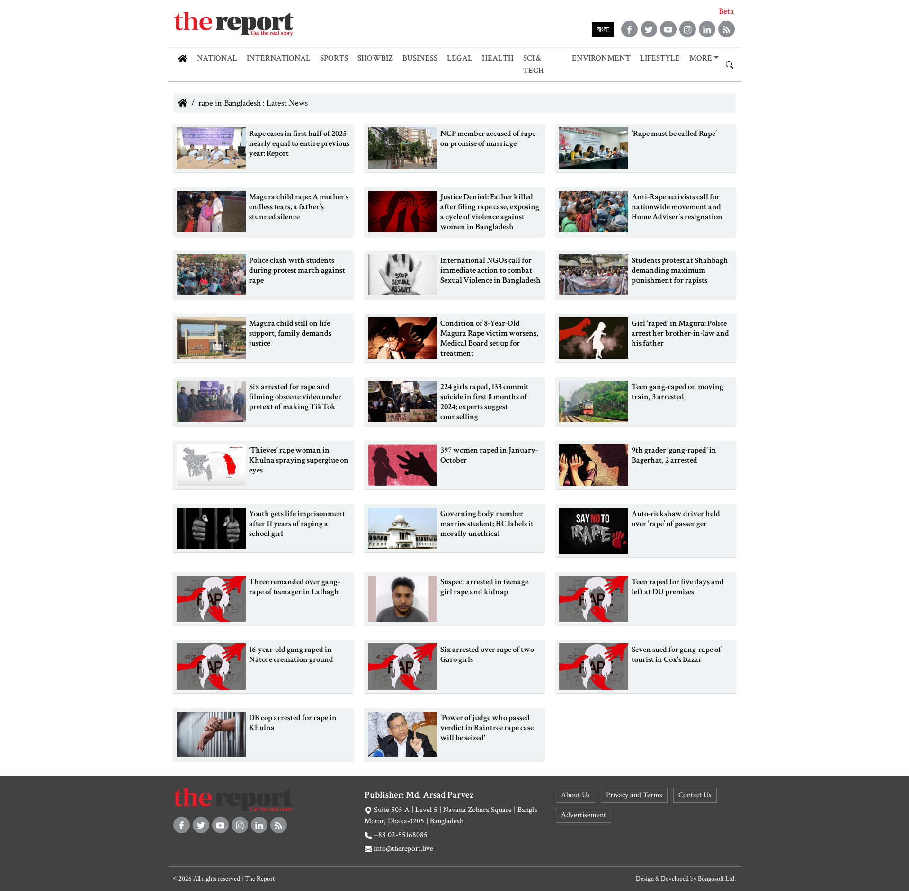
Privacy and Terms (634, 795)
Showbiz (375, 58)
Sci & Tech (533, 64)
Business (419, 58)
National (217, 58)
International (279, 58)
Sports (334, 58)
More (700, 58)
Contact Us (695, 795)
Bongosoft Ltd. (717, 878)
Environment (601, 58)
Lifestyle (660, 58)
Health (498, 58)
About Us (575, 795)
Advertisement (583, 815)
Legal (459, 58)
